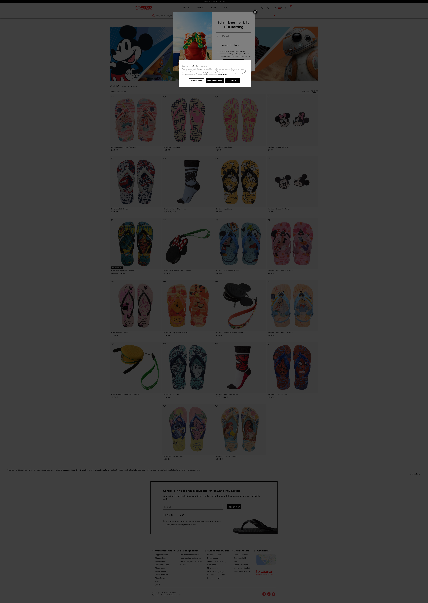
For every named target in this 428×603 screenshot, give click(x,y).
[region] (215, 73)
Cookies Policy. (222, 75)
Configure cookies (197, 81)
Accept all (233, 81)
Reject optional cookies (214, 81)
